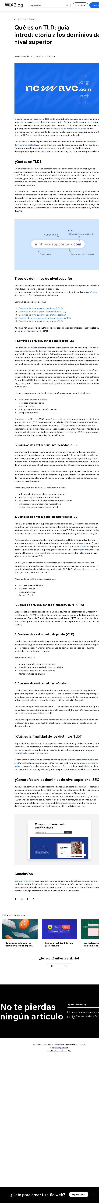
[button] (92, 1194)
